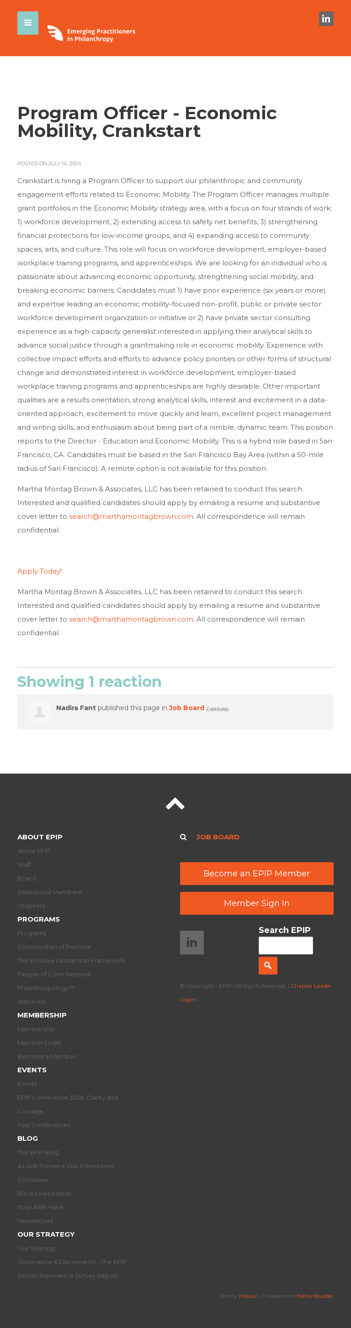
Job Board (186, 708)
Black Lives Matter (44, 1193)
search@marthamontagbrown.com (131, 516)
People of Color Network (54, 974)
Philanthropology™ (45, 987)
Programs (38, 919)
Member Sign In (257, 903)
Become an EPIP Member (256, 874)
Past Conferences (43, 1124)
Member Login (39, 1042)
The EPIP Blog (37, 1152)
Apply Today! (39, 571)
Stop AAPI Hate (40, 1207)
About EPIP (40, 837)
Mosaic (248, 1295)
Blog (27, 1138)
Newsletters (35, 1220)
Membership (42, 1015)
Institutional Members (49, 892)
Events (32, 1069)
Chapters (31, 905)
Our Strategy (45, 1234)
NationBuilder (315, 1295)
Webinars (31, 1001)
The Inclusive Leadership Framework (71, 960)
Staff (24, 864)
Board (26, 878)
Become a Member (46, 1056)
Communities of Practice (53, 946)
